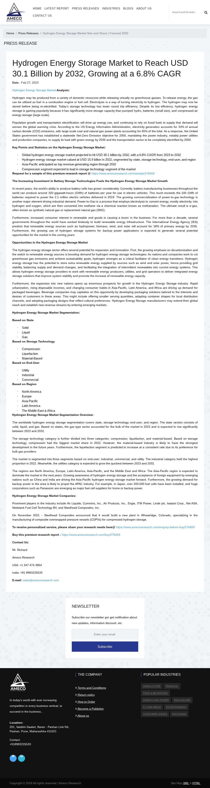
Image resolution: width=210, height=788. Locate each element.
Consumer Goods (155, 714)
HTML (196, 783)
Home (37, 8)
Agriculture (152, 686)
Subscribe (105, 646)
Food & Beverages (155, 693)
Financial (171, 686)
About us (144, 8)
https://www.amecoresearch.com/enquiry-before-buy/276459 (155, 527)
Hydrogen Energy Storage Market (34, 90)
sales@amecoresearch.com (41, 580)
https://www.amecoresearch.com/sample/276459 (123, 173)
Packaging (179, 714)
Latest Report (57, 8)
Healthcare (182, 700)
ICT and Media (152, 707)
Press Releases (85, 8)
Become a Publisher (90, 708)
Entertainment (176, 707)
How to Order (86, 701)
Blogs (128, 8)
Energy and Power (156, 700)
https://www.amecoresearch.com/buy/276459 (91, 534)
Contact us (42, 15)
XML (186, 783)
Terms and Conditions (91, 687)
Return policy (86, 694)
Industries (111, 8)
